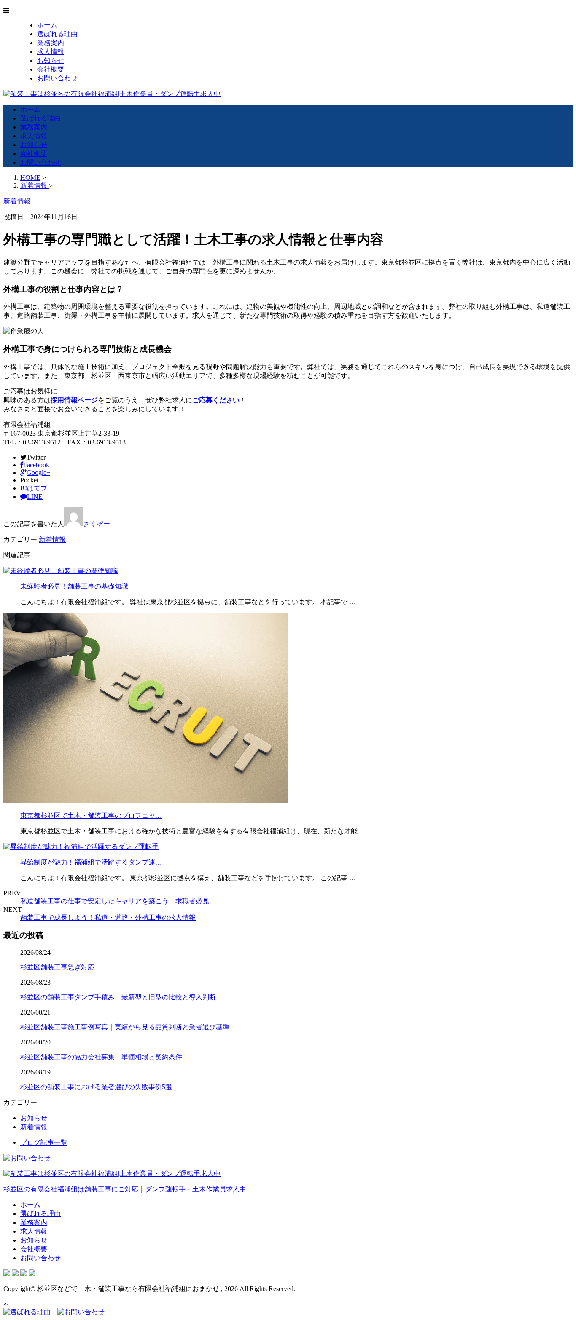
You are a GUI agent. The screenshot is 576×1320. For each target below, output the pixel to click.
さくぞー (96, 523)
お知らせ (50, 60)
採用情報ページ (74, 400)
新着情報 (52, 539)
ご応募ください (216, 400)
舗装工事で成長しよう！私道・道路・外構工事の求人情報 (108, 917)
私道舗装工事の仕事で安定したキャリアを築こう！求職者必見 (114, 901)
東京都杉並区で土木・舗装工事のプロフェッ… (91, 815)
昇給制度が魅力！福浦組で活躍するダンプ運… (91, 862)
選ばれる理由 (57, 33)
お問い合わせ (57, 78)
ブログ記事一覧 (43, 1142)
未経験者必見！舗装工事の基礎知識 (74, 586)
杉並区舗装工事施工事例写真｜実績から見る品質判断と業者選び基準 (124, 1027)
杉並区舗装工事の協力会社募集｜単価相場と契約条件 (101, 1056)
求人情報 (50, 51)
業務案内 (50, 42)
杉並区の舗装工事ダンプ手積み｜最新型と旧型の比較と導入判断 (118, 997)
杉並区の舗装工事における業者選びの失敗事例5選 (96, 1086)
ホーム (47, 25)
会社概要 (50, 69)
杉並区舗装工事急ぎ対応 (57, 967)
